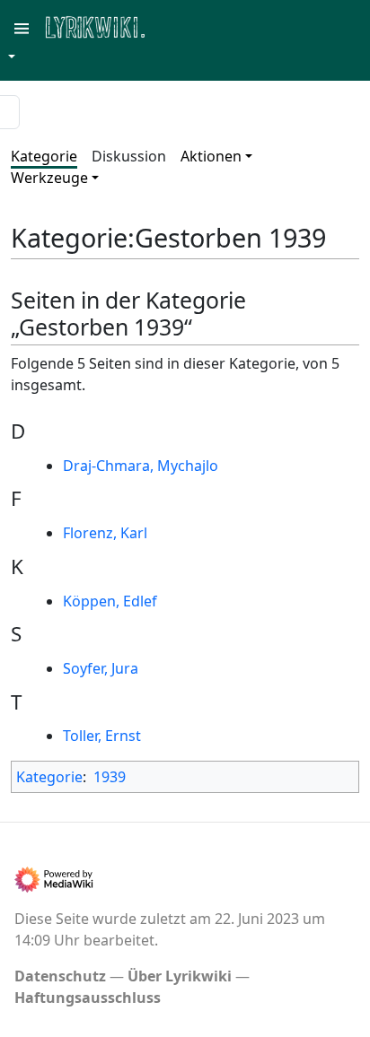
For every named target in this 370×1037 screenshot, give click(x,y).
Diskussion (129, 156)
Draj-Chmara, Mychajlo (140, 465)
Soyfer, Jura (100, 668)
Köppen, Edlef (110, 601)
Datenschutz (60, 976)
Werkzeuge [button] (49, 177)
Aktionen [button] (211, 156)
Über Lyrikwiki (180, 976)
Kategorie (44, 156)
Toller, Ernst (102, 735)
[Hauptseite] (182, 25)
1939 (109, 777)
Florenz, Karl (105, 533)
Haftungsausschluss (87, 997)
